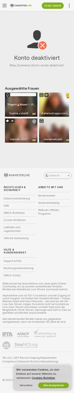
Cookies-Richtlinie (43, 377)
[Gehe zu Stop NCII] (26, 345)
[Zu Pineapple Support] (6, 345)
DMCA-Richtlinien (14, 213)
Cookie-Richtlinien (15, 220)
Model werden (46, 195)
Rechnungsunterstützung (19, 268)
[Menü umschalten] (4, 5)
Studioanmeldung (48, 202)
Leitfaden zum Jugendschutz (12, 229)
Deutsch (54, 175)
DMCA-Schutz (12, 275)
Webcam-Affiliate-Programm (49, 212)
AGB (6, 205)
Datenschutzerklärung (17, 198)
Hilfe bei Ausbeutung (16, 238)
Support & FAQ (12, 261)
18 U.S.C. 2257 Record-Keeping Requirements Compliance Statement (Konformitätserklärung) (30, 359)
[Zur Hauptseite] (23, 5)
